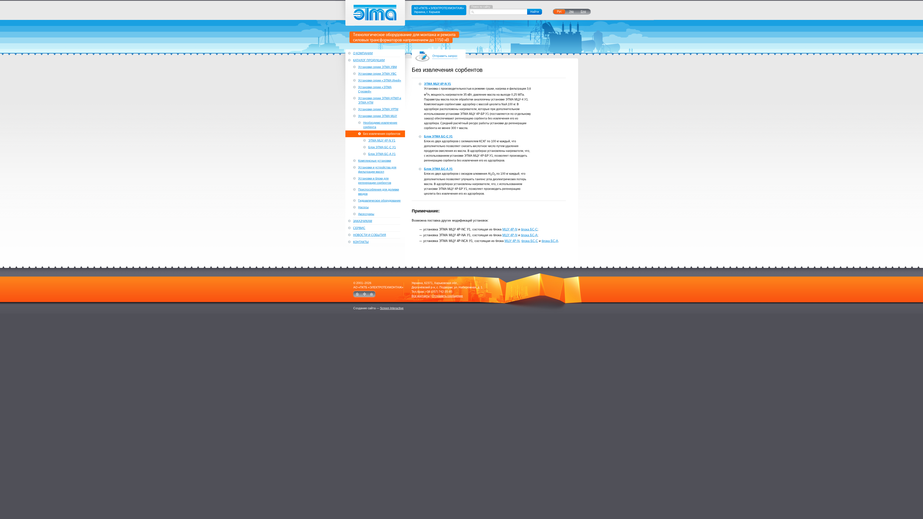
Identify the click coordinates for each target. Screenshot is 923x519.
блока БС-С (529, 229)
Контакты (361, 242)
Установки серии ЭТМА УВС (377, 73)
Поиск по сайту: (481, 6)
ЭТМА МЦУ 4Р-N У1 (437, 84)
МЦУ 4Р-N (509, 229)
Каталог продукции (369, 60)
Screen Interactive (392, 308)
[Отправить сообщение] (371, 294)
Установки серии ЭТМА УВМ (377, 67)
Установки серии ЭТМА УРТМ (378, 109)
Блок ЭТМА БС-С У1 (438, 136)
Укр (571, 11)
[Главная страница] (357, 294)
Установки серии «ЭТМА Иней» (379, 80)
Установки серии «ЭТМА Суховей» (375, 89)
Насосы (363, 207)
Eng (583, 11)
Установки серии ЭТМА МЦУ (377, 116)
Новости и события (369, 235)
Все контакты (421, 296)
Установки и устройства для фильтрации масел (377, 169)
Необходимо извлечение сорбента (380, 125)
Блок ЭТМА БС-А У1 (438, 169)
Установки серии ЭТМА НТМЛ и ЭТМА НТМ (379, 100)
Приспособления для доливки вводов (378, 192)
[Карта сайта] (364, 294)
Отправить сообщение (447, 296)
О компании (363, 53)
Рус (559, 11)
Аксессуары (366, 214)
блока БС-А (529, 235)
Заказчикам (362, 221)
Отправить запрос (444, 56)
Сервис (359, 228)
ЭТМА (375, 13)
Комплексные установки (374, 160)
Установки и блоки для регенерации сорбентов (374, 181)
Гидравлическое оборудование (379, 200)
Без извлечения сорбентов (381, 134)
